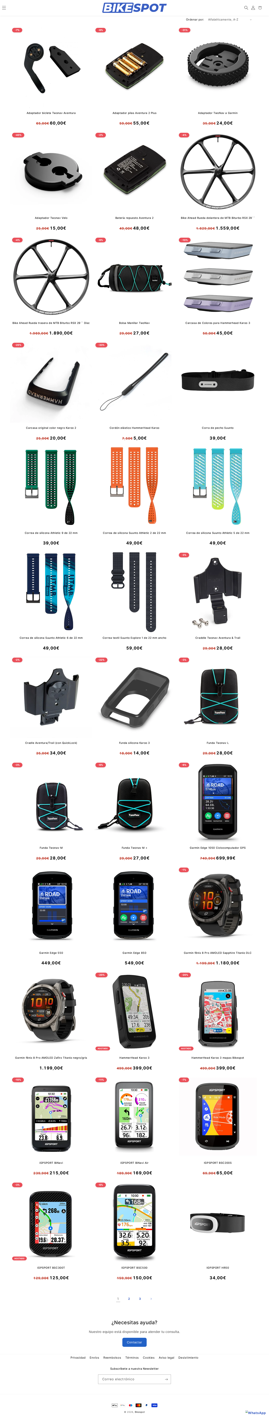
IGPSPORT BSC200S (218, 1162)
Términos (132, 1357)
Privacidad (78, 1357)
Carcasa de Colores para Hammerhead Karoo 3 (217, 323)
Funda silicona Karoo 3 (134, 742)
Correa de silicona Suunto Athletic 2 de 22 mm (134, 532)
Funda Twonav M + (134, 847)
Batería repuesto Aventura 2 (134, 217)
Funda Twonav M (51, 847)
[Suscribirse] (166, 1379)
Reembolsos (112, 1357)
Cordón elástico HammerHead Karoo (134, 427)
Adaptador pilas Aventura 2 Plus (135, 113)
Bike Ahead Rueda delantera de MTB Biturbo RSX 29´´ (218, 217)
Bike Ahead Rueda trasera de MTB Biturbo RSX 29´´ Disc (51, 323)
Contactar (134, 1342)
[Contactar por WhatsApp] (255, 1413)
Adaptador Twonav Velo (51, 217)
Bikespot (140, 1412)
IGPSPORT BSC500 (134, 1267)
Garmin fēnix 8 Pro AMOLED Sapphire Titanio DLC (218, 952)
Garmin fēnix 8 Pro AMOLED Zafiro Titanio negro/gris (51, 1057)
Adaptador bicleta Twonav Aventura (51, 113)
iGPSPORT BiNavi (51, 1162)
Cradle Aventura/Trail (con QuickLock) (51, 742)
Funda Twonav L (218, 742)
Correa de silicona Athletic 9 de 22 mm (51, 532)
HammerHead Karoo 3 (134, 1057)
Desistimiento (188, 1357)
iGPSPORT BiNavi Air (134, 1162)
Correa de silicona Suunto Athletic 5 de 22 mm (217, 532)
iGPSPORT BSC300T (51, 1267)
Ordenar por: (195, 19)
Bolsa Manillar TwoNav (134, 323)
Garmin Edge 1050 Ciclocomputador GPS (218, 847)
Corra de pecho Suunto (218, 427)
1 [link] (118, 1299)
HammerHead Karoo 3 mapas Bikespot (217, 1057)
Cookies (149, 1357)
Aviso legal (166, 1357)
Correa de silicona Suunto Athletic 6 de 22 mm (51, 637)
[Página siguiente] (150, 1298)
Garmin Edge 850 (134, 952)
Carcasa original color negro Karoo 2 (51, 427)
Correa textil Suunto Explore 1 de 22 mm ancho (134, 637)
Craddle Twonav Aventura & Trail (217, 637)
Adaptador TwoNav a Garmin (218, 113)
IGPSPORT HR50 (218, 1267)
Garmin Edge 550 (51, 952)
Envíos (94, 1357)
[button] (246, 7)
